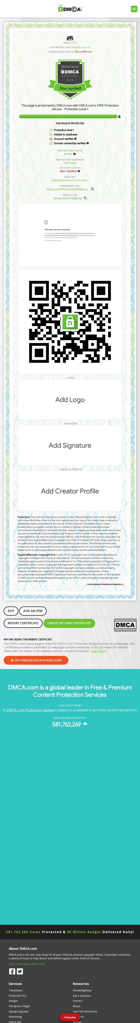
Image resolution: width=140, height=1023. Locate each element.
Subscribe (70, 1017)
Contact (77, 1001)
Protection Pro (17, 995)
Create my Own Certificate (69, 623)
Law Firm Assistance (85, 1011)
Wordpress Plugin (19, 1006)
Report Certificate (23, 623)
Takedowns (16, 990)
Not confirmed (83, 51)
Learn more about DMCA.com (27, 964)
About (76, 1006)
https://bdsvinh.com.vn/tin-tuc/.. (70, 180)
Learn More (98, 651)
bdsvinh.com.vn (81, 47)
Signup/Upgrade (18, 1011)
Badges (13, 1001)
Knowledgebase (82, 990)
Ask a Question (82, 995)
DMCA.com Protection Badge (30, 710)
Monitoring (15, 1016)
